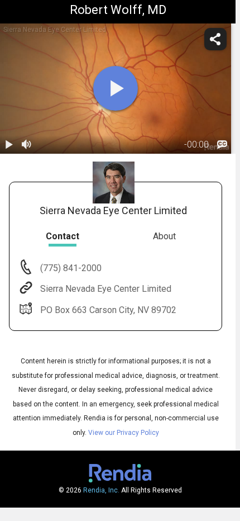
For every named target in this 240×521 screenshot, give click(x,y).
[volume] (27, 145)
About (164, 236)
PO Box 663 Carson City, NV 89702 (108, 310)
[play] (115, 88)
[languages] (222, 145)
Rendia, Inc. (101, 490)
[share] (215, 39)
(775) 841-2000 (70, 268)
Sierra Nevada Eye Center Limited (105, 288)
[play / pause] (9, 145)
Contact (62, 236)
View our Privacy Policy (123, 433)
